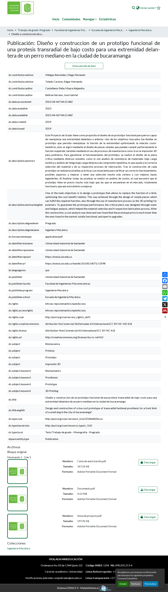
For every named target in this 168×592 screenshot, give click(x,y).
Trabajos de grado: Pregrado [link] (34, 30)
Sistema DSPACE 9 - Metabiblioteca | (78, 587)
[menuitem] (90, 19)
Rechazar (135, 584)
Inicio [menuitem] (55, 19)
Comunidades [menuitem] (71, 19)
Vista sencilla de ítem (84, 65)
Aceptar (123, 584)
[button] (133, 8)
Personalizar (150, 584)
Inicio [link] (10, 30)
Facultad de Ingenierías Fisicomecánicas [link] (70, 30)
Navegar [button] (89, 19)
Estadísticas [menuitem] (107, 19)
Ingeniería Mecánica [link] (140, 30)
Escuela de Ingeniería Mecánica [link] (108, 30)
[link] (148, 462)
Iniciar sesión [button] (147, 7)
